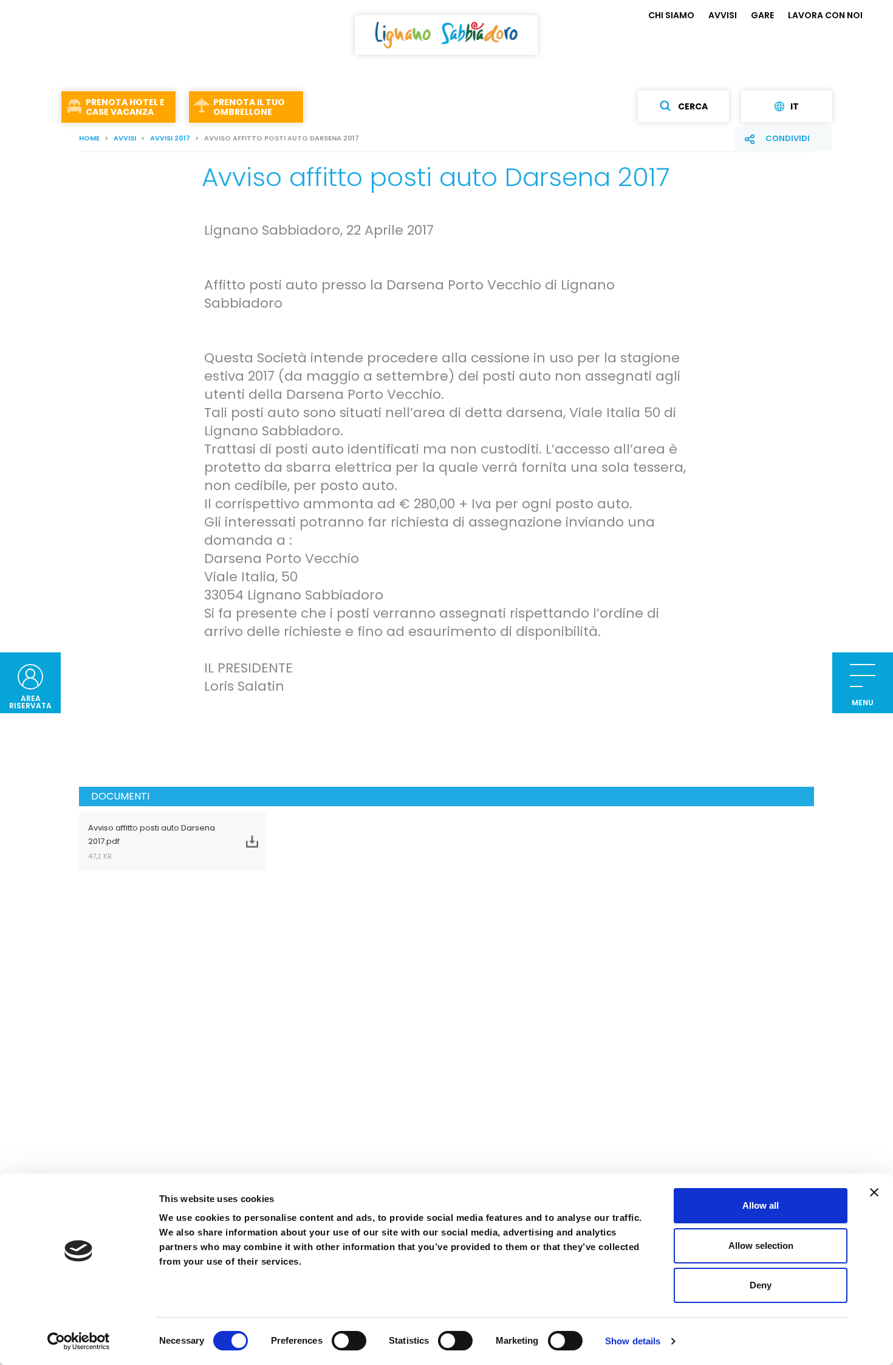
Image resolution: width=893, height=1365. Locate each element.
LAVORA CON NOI (825, 15)
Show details (632, 1341)
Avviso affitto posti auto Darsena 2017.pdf (151, 841)
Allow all (760, 1205)
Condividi (787, 138)
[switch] (349, 1340)
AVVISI (722, 15)
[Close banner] (874, 1192)
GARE (762, 15)
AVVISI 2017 (170, 138)
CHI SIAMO (671, 15)
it (794, 106)
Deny (761, 1285)
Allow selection (760, 1245)
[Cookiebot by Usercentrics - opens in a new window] (79, 1341)
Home (89, 138)
